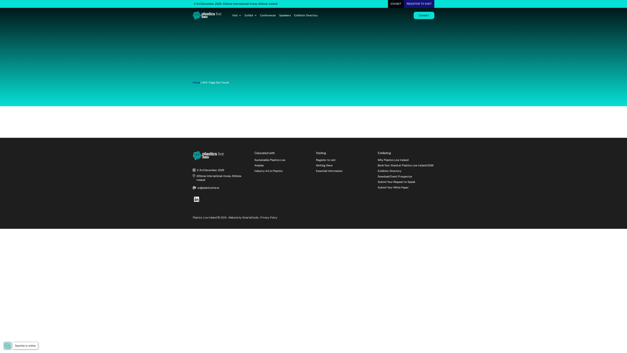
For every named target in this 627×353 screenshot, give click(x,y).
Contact (424, 15)
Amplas (259, 165)
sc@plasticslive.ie (208, 187)
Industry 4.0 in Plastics (268, 171)
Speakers (285, 15)
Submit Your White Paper (393, 187)
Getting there (324, 165)
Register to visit (419, 3)
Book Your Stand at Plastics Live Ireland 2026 (406, 165)
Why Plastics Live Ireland (393, 160)
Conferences (268, 15)
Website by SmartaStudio (243, 217)
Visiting (321, 153)
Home (196, 82)
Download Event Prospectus (395, 176)
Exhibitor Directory (306, 15)
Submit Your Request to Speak (396, 182)
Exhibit (396, 3)
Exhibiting (384, 153)
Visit (235, 15)
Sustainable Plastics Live (269, 160)
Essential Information (329, 171)
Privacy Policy (268, 217)
